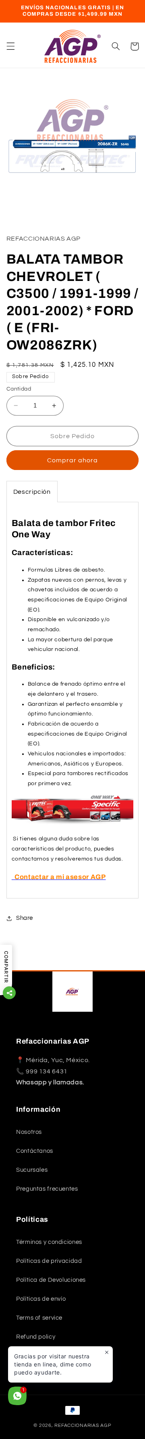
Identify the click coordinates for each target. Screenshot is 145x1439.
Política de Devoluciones (51, 1280)
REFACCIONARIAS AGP (82, 1425)
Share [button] (24, 918)
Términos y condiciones (49, 1242)
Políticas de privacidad (49, 1261)
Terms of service (39, 1318)
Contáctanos (34, 1151)
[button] (10, 46)
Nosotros (29, 1132)
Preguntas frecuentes (47, 1189)
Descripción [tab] (32, 492)
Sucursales (32, 1170)
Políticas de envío (41, 1299)
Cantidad (18, 389)
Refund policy (35, 1337)
